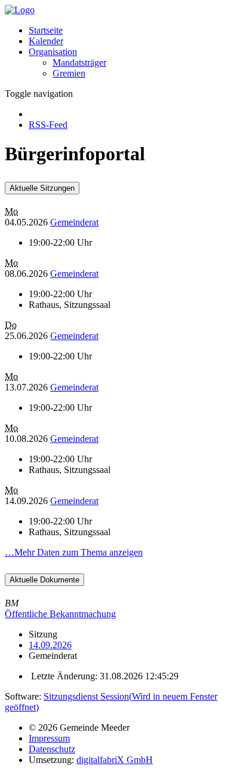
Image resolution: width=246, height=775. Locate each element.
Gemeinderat (74, 222)
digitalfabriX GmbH (114, 760)
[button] (53, 52)
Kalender (46, 41)
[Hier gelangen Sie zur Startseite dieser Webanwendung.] (20, 10)
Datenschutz (52, 749)
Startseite (46, 30)
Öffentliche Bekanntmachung (60, 614)
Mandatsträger (79, 62)
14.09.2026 (50, 645)
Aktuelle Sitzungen (42, 188)
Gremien (69, 73)
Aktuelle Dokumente (44, 579)
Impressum (49, 738)
